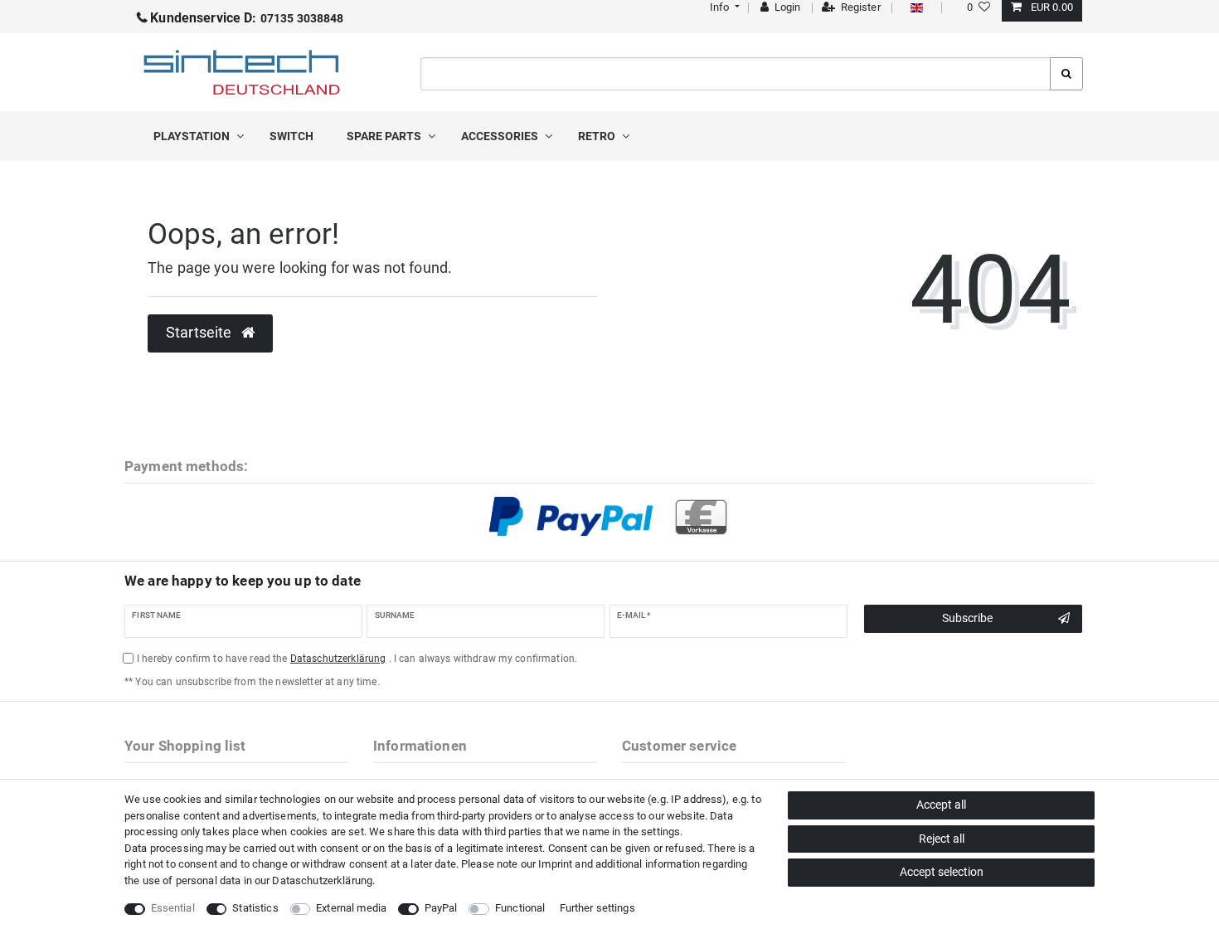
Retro (598, 136)
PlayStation (192, 136)
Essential (173, 908)
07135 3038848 (246, 18)
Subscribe (967, 618)
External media (351, 908)
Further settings (597, 908)
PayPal (441, 908)
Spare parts (385, 136)
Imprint (555, 864)
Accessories (501, 136)
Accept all (941, 804)
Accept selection (941, 871)
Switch (291, 136)
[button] (723, 7)
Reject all (941, 838)
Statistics (255, 908)
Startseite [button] (201, 332)
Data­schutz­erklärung (322, 880)
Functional (520, 908)
